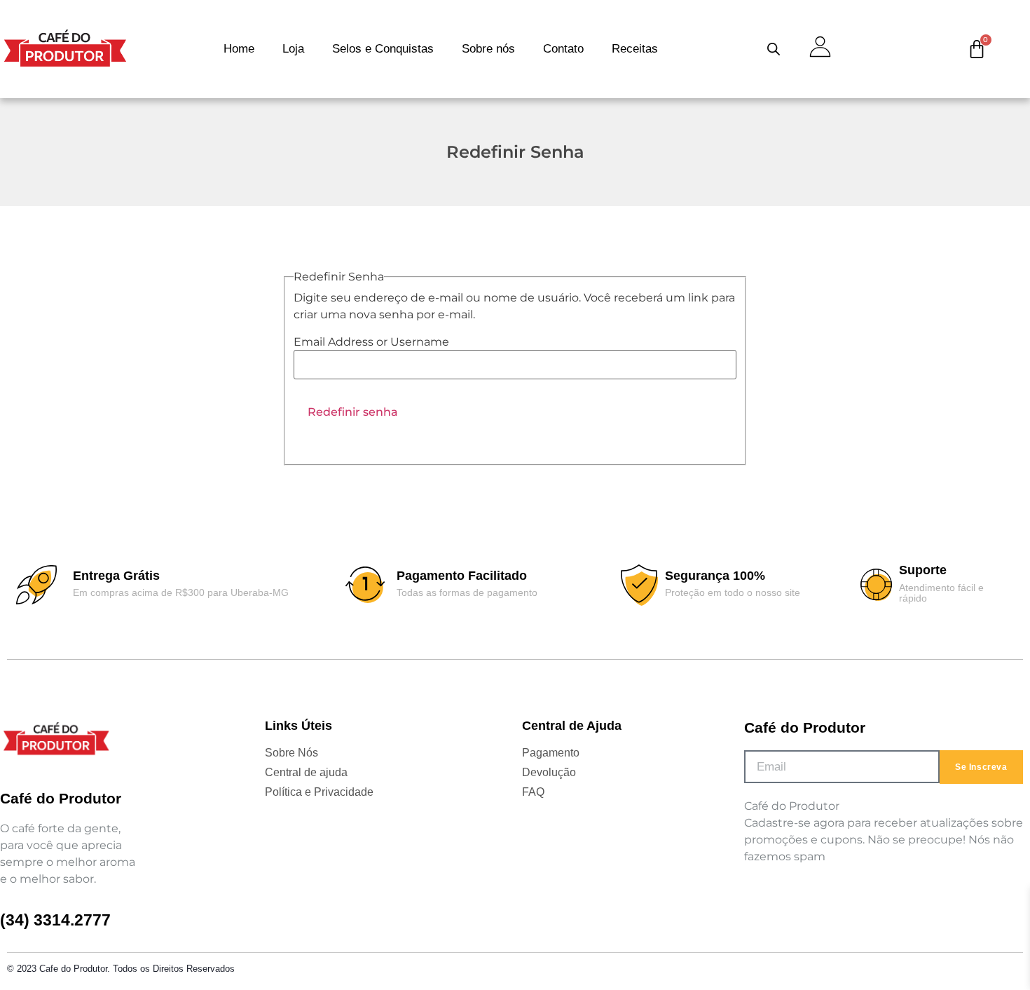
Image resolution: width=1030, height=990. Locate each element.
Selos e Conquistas (383, 48)
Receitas (635, 48)
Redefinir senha (353, 412)
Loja (293, 48)
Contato (563, 48)
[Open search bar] (774, 49)
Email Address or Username (371, 342)
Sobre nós (488, 48)
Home (239, 48)
